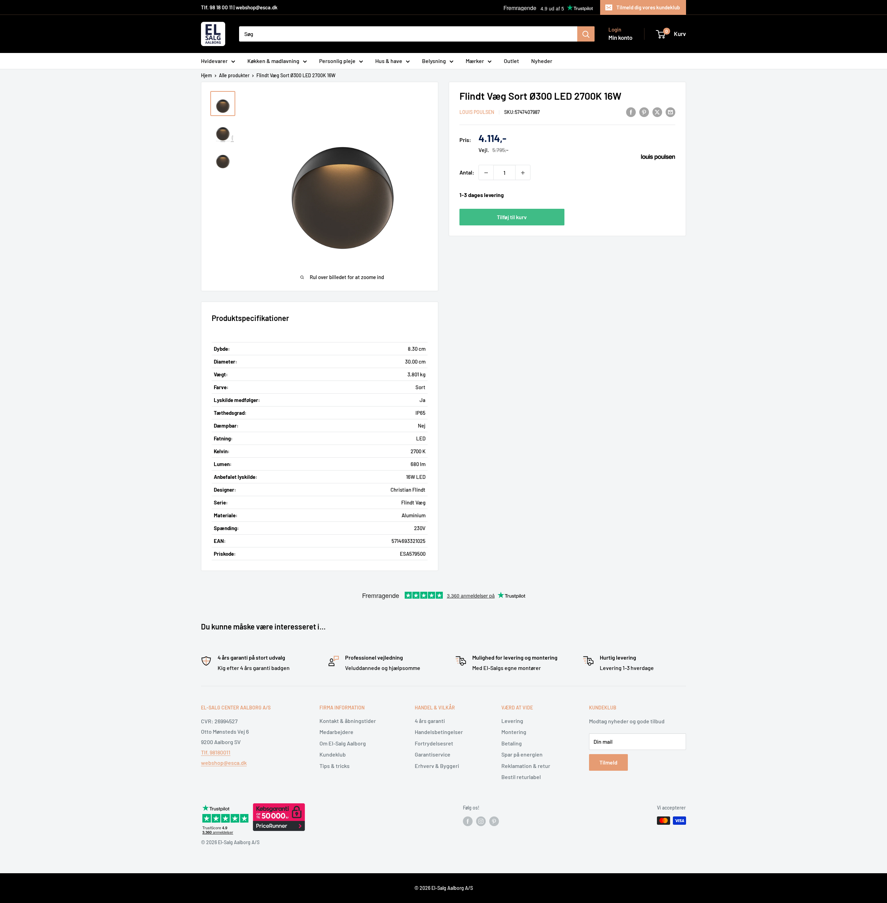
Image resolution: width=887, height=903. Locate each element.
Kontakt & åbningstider (347, 720)
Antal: (466, 172)
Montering (513, 731)
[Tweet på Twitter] (657, 111)
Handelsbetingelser (439, 731)
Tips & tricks (334, 765)
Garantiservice (432, 754)
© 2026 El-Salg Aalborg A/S (443, 888)
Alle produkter (234, 75)
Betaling (511, 743)
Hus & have (388, 60)
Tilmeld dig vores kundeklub (648, 7)
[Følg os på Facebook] (468, 821)
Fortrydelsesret (434, 743)
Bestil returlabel (521, 777)
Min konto (620, 37)
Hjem (206, 75)
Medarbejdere (336, 731)
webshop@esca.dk (224, 762)
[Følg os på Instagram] (481, 821)
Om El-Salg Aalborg (342, 743)
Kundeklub (332, 754)
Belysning (434, 60)
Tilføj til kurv (512, 217)
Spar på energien (522, 754)
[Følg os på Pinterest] (494, 821)
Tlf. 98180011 (215, 752)
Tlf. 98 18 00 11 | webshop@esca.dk (239, 7)
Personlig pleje (337, 60)
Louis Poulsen (476, 112)
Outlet (511, 60)
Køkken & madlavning (273, 60)
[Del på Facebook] (631, 111)
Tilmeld (608, 762)
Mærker (475, 60)
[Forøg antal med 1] (523, 173)
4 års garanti (430, 720)
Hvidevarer (214, 60)
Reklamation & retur (525, 765)
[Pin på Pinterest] (644, 111)
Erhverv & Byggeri (437, 765)
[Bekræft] (586, 34)
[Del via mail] (670, 111)
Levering (512, 720)
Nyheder (541, 60)
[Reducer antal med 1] (486, 173)
